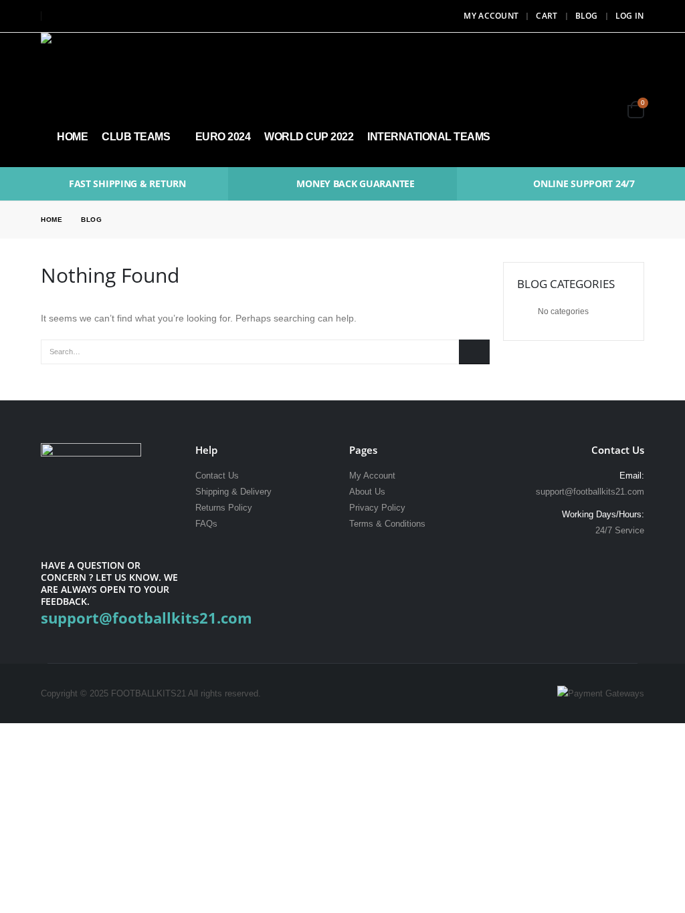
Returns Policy (223, 508)
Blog (586, 15)
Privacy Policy (377, 508)
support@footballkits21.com (590, 492)
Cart (546, 15)
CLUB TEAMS (136, 136)
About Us (367, 492)
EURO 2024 (223, 136)
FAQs (206, 524)
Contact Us (217, 476)
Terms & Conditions (387, 524)
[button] (601, 92)
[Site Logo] (78, 70)
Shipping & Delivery (233, 492)
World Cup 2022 (308, 136)
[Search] (474, 352)
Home (72, 136)
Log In (629, 15)
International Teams (428, 136)
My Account (491, 15)
